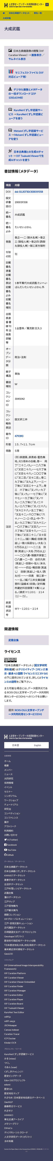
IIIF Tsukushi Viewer (14, 1008)
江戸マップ (9, 901)
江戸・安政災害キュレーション (18, 923)
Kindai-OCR (10, 1042)
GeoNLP (8, 1102)
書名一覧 (38, 13)
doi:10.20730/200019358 (29, 191)
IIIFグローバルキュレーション (18, 919)
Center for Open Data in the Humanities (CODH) (19, 1149)
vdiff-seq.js (9, 1021)
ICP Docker (10, 1038)
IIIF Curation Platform (15, 973)
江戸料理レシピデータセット (18, 888)
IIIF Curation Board (13, 1003)
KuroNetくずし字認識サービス (19, 1054)
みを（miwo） (10, 1058)
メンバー (8, 770)
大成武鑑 (7, 18)
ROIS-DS (39, 1149)
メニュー (45, 4)
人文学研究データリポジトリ (18, 1136)
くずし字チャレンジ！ (13, 1071)
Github (10, 854)
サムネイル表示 (17, 59)
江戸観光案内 (11, 910)
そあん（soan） (10, 1067)
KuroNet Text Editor (14, 1012)
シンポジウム (10, 796)
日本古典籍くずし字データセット (19, 871)
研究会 (7, 809)
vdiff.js (7, 1016)
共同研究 (8, 778)
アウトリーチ (10, 826)
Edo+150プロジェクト (14, 1080)
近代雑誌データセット (14, 927)
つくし (7, 1062)
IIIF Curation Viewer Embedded (19, 981)
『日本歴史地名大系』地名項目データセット (25, 945)
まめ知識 (8, 1141)
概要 (6, 765)
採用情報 (8, 782)
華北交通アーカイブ (14, 1119)
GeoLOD (8, 953)
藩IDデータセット (12, 897)
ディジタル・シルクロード (16, 1132)
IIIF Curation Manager (15, 990)
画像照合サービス (13, 1106)
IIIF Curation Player (13, 999)
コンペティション (12, 813)
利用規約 (8, 830)
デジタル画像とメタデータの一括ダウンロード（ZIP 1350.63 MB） (25, 93)
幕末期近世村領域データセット (19, 949)
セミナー (8, 791)
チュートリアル (11, 804)
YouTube (11, 849)
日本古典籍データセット (19, 13)
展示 (6, 822)
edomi (7, 1084)
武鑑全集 (13, 640)
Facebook (12, 844)
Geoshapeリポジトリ (14, 936)
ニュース (8, 774)
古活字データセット (13, 884)
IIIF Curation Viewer (14, 977)
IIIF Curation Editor (13, 995)
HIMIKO (8, 1115)
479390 (19, 436)
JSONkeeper (10, 1025)
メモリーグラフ (11, 1123)
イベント (8, 787)
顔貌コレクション (12, 914)
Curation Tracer (12, 1034)
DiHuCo (8, 1128)
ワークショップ (11, 800)
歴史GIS (8, 1089)
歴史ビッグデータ (12, 1075)
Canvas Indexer (11, 1029)
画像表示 (36, 55)
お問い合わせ (10, 835)
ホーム (7, 761)
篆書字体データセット (14, 879)
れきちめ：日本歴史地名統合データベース (24, 1097)
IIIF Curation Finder (13, 986)
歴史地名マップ (11, 1093)
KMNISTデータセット (14, 875)
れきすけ (8, 1110)
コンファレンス (11, 817)
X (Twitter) (12, 839)
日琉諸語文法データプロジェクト (20, 932)
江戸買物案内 (11, 905)
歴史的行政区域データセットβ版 (20, 940)
